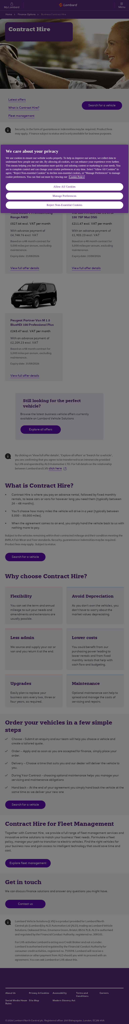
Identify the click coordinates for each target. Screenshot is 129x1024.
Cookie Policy (76, 176)
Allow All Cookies (64, 186)
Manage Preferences (64, 195)
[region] (64, 179)
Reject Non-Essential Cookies (64, 205)
